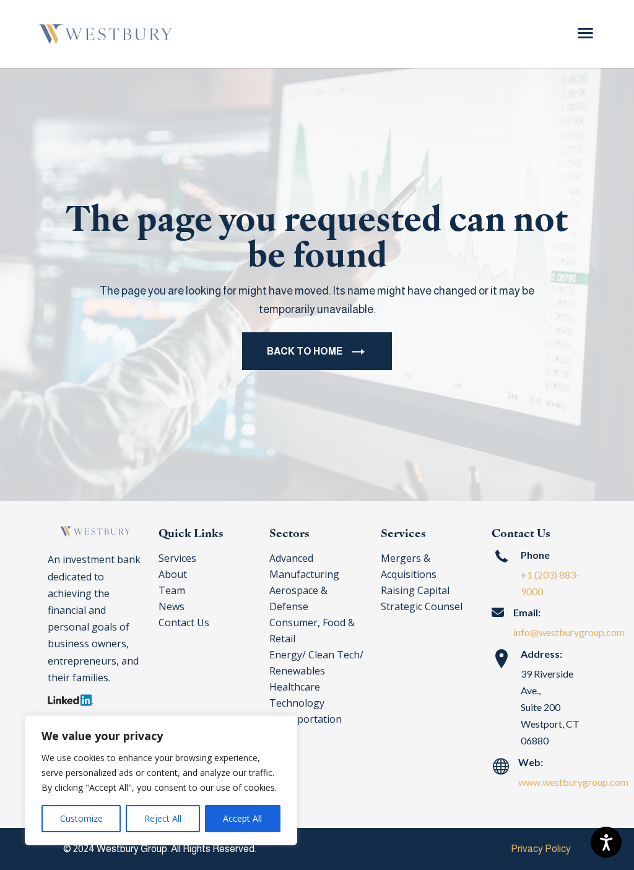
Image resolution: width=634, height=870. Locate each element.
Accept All (242, 818)
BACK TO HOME (304, 351)
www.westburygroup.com (573, 782)
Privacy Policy (541, 848)
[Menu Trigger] (585, 32)
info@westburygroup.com (569, 632)
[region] (161, 780)
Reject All (162, 818)
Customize (81, 818)
